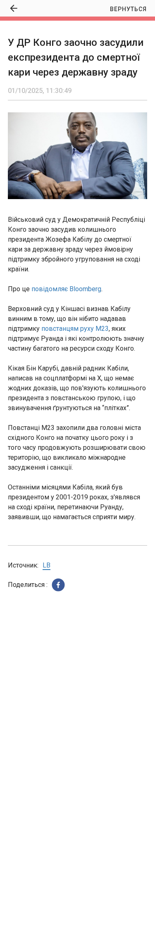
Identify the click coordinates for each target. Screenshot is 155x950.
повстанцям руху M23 (75, 328)
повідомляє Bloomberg (66, 289)
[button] (58, 584)
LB (46, 565)
